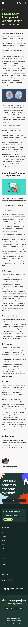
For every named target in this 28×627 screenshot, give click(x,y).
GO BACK (3, 9)
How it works (5, 533)
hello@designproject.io (14, 603)
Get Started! (14, 500)
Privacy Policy (19, 623)
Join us (4, 580)
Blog (3, 548)
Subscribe (7, 519)
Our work (4, 540)
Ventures (4, 564)
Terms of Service (8, 623)
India (3, 568)
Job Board (4, 552)
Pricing (3, 544)
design (11, 442)
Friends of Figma (19, 588)
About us (4, 536)
